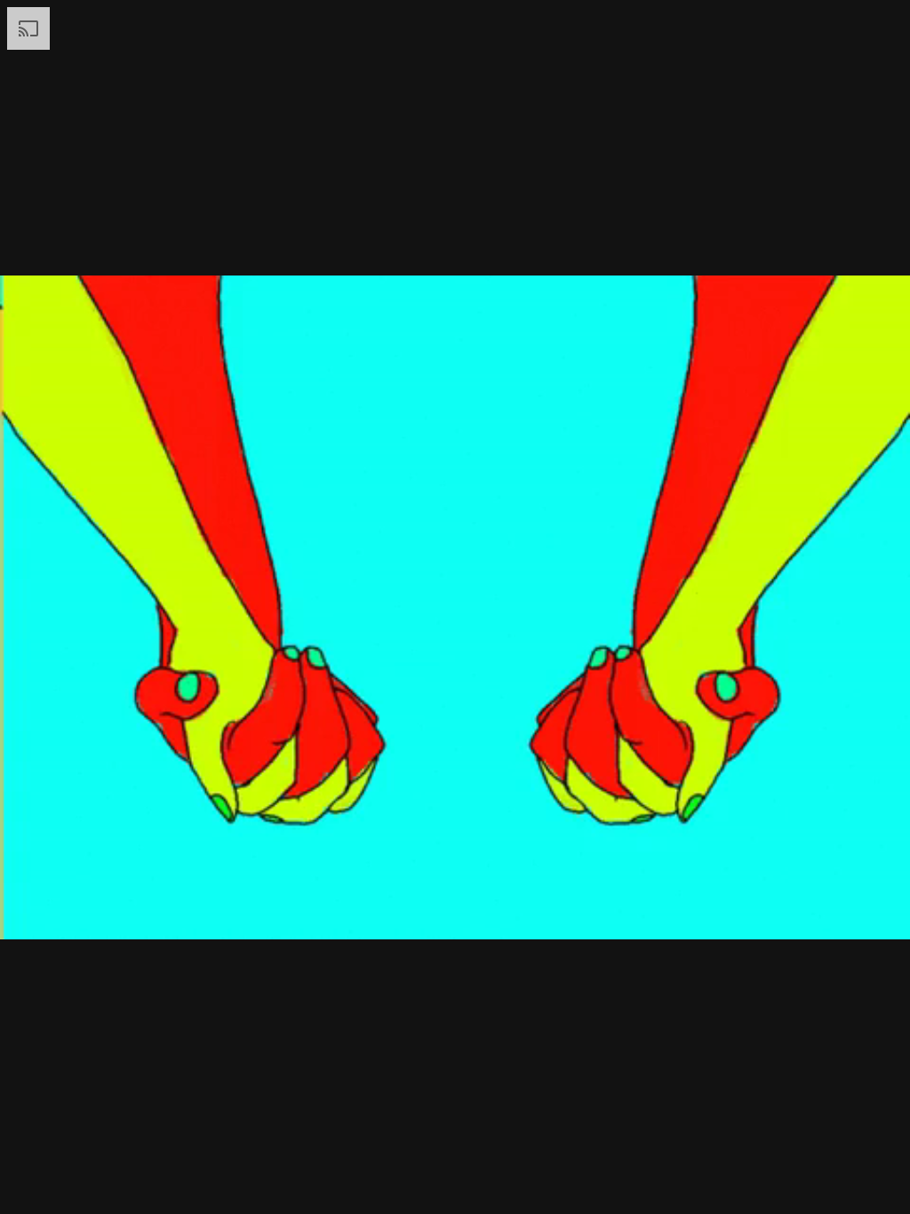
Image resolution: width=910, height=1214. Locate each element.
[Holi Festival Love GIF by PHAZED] (455, 607)
